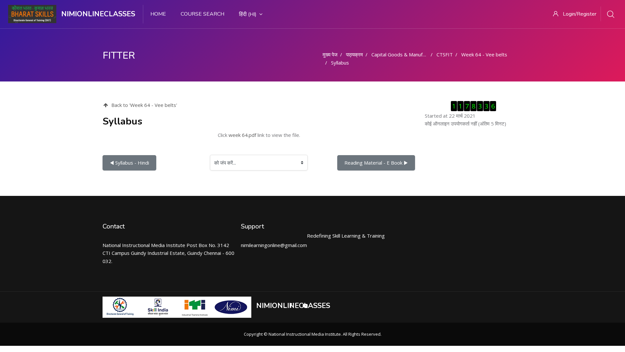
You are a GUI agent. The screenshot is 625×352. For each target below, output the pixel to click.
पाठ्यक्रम (354, 54)
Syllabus (340, 62)
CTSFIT (445, 54)
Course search (202, 14)
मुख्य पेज (330, 54)
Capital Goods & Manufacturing (405, 54)
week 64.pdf (242, 135)
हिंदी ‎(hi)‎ (248, 14)
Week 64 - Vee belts (484, 54)
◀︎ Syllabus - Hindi (129, 162)
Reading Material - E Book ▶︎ (376, 162)
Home (158, 14)
